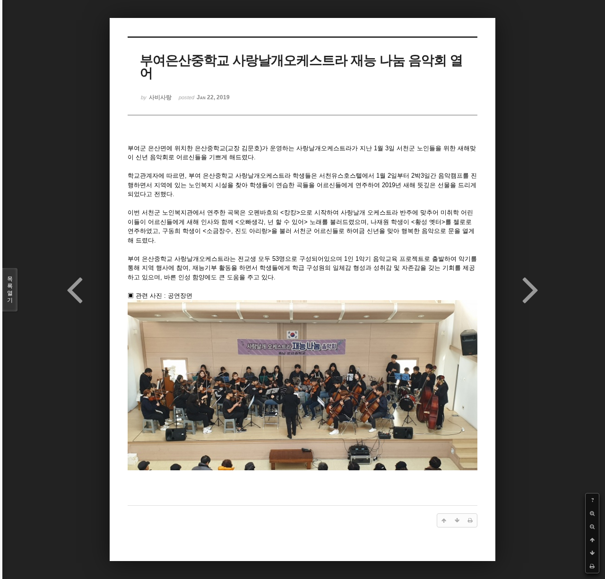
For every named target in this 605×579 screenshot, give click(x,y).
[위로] (592, 539)
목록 (10, 289)
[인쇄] (592, 566)
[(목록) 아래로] (592, 553)
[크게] (592, 513)
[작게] (592, 526)
